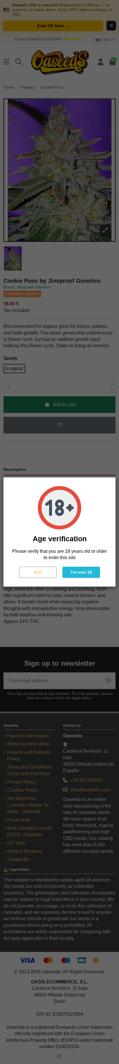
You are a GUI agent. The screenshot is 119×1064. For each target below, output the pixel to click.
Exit (38, 572)
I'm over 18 (81, 572)
